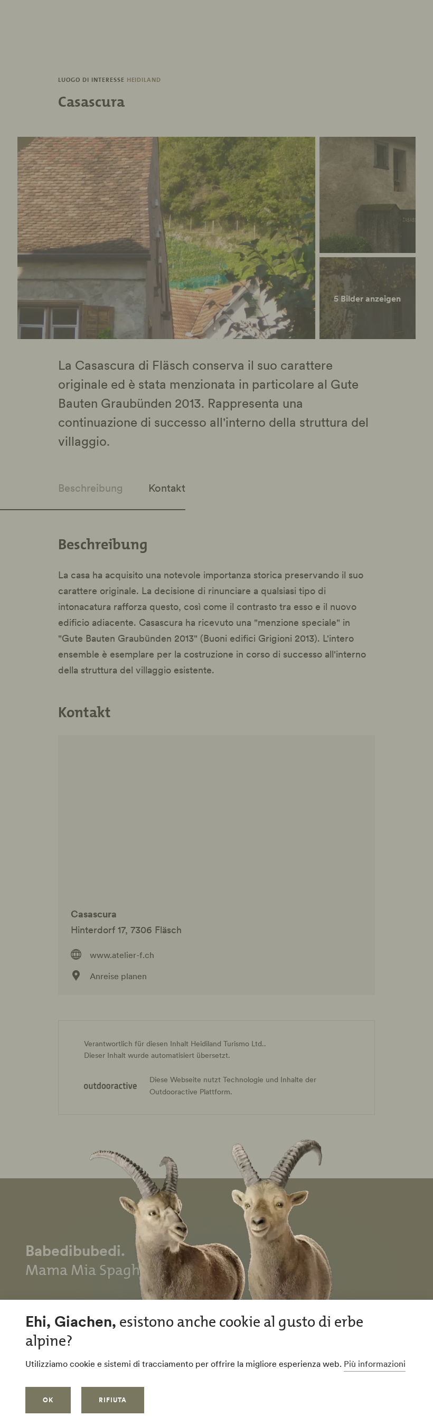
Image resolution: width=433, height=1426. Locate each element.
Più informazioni (375, 1363)
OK (48, 1400)
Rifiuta (113, 1400)
